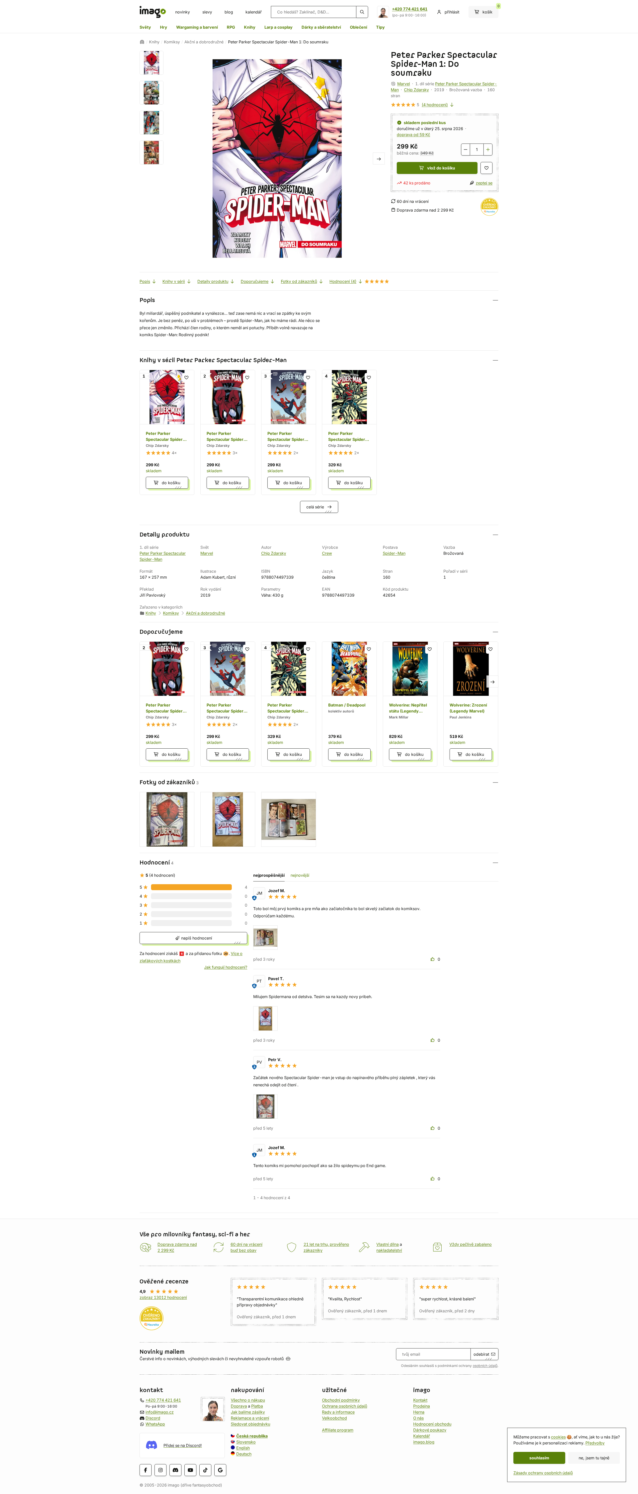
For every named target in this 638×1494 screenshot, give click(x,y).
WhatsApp (155, 1423)
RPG (231, 27)
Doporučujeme (254, 281)
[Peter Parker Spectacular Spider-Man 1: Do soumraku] (167, 432)
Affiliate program (337, 1429)
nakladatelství (389, 1250)
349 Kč (427, 153)
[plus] (487, 150)
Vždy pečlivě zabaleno (470, 1244)
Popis (145, 281)
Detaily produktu (212, 281)
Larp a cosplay (278, 27)
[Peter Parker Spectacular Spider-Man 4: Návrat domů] (349, 432)
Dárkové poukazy (429, 1429)
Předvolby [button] (595, 1442)
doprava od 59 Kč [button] (413, 134)
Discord (153, 1417)
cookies (558, 1436)
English (243, 1447)
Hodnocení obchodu (432, 1423)
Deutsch (243, 1453)
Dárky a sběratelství (321, 27)
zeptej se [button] (484, 182)
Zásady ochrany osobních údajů (543, 1472)
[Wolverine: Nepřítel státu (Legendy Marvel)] (410, 704)
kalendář (253, 11)
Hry (163, 27)
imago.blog (423, 1441)
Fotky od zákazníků (299, 281)
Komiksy (172, 41)
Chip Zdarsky (416, 89)
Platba (257, 1406)
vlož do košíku (441, 167)
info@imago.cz (160, 1412)
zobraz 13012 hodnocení (163, 1297)
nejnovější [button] (300, 875)
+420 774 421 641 (409, 8)
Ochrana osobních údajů (344, 1406)
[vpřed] (379, 158)
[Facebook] (146, 1470)
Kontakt (420, 1400)
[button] (319, 300)
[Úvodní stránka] (142, 42)
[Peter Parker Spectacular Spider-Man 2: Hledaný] (228, 432)
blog (229, 11)
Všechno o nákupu (248, 1400)
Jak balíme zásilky (248, 1412)
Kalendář (421, 1435)
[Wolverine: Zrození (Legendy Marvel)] (471, 704)
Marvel (403, 83)
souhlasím (539, 1457)
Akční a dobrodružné (204, 41)
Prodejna (421, 1406)
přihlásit (452, 11)
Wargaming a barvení (197, 27)
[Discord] (175, 1470)
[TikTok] (205, 1470)
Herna (418, 1412)
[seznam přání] (486, 168)
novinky (182, 11)
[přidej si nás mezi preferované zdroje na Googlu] (220, 1470)
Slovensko (246, 1441)
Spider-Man (394, 553)
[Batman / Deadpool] (349, 704)
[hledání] (362, 12)
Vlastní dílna (387, 1244)
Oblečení (358, 27)
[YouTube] (190, 1470)
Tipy (380, 27)
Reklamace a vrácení (250, 1417)
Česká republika (252, 1435)
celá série (315, 506)
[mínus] (465, 150)
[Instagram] (160, 1470)
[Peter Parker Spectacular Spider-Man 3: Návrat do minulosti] (288, 432)
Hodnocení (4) (342, 281)
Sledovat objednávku (250, 1423)
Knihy (249, 27)
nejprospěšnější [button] (269, 875)
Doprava (239, 1406)
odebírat (481, 1354)
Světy (145, 27)
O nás (418, 1417)
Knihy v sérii (173, 281)
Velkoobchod (334, 1417)
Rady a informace (338, 1412)
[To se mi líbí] (433, 959)
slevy (207, 11)
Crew (327, 553)
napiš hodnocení (196, 938)
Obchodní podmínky (341, 1400)
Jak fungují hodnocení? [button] (225, 967)
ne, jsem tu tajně (594, 1457)
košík (490, 10)
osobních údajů (485, 1366)
